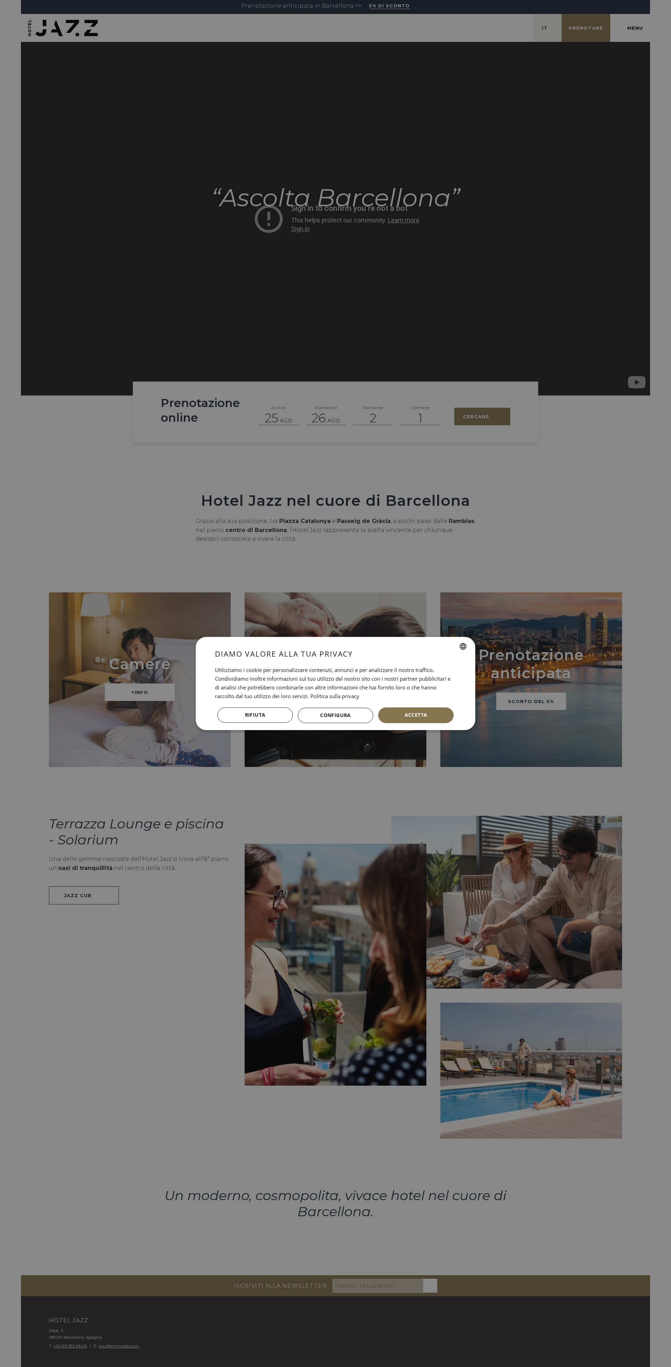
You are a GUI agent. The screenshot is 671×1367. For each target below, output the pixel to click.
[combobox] (463, 646)
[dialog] (335, 683)
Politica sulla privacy (334, 696)
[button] (335, 715)
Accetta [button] (416, 715)
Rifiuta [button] (255, 715)
